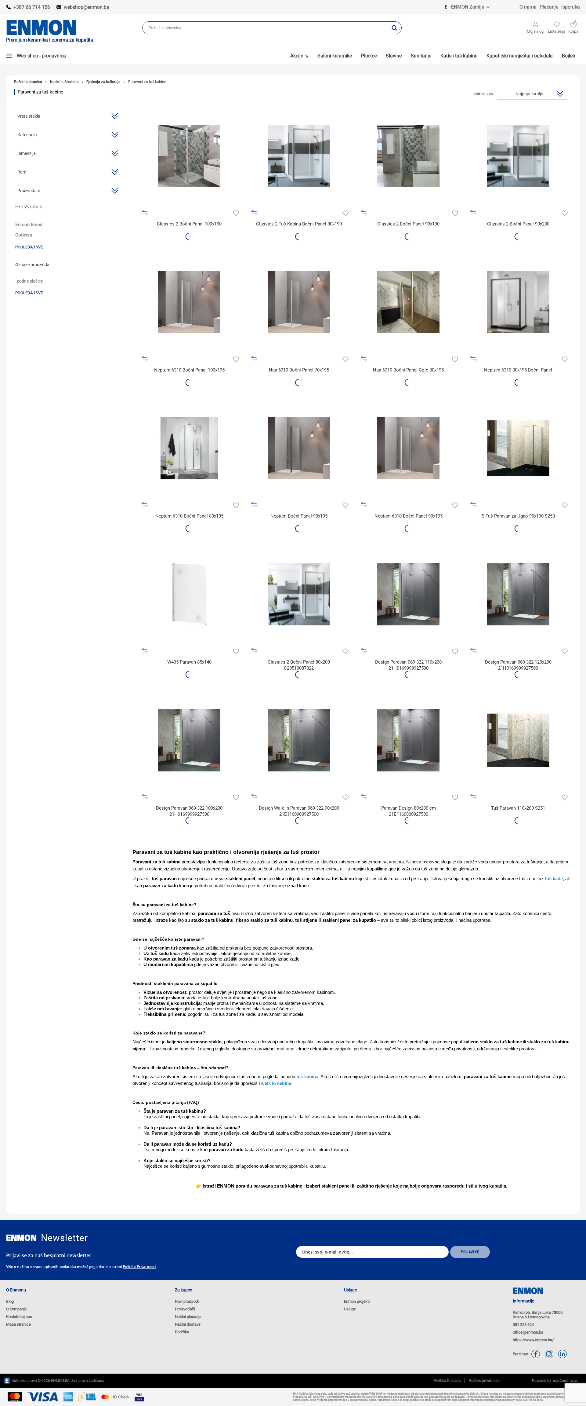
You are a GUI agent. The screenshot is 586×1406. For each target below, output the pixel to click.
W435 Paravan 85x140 (189, 662)
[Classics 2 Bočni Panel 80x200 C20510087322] (299, 594)
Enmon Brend (28, 224)
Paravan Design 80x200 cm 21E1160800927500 (408, 811)
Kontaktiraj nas (19, 1316)
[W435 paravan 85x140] (189, 594)
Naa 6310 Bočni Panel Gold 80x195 (408, 370)
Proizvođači (185, 1309)
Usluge (350, 1309)
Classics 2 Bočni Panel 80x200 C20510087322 (299, 665)
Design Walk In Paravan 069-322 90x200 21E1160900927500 (299, 811)
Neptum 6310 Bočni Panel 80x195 (189, 516)
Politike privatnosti (139, 1266)
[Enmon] (21, 1237)
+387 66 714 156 (31, 7)
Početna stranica (28, 82)
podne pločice (30, 281)
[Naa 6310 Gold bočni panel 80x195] (408, 302)
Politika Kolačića (447, 1381)
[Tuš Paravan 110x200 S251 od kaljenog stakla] (518, 740)
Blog (10, 1301)
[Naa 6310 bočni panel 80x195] (518, 302)
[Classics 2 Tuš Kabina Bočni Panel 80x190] (299, 156)
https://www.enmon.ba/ (533, 1340)
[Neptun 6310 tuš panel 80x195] (189, 448)
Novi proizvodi (187, 1301)
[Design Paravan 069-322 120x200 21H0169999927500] (518, 594)
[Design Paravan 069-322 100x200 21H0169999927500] (189, 740)
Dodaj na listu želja (235, 212)
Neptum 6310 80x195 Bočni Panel (518, 370)
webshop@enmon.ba (86, 7)
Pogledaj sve (29, 247)
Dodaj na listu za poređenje (145, 212)
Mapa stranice (18, 1324)
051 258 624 (523, 1324)
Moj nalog (535, 31)
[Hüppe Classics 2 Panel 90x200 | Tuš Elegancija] (518, 156)
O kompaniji (16, 1309)
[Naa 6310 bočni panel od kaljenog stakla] (189, 302)
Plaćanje (549, 7)
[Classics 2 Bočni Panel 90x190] (408, 156)
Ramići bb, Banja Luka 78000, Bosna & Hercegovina (538, 1314)
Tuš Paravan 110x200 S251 (518, 808)
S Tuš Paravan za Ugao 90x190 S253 (518, 516)
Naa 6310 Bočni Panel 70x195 (299, 370)
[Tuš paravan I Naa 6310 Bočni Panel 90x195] (408, 448)
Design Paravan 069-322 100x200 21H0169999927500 (189, 811)
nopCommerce (564, 1381)
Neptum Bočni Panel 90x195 (298, 516)
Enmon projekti (357, 1301)
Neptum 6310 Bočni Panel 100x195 (189, 370)
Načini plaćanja (188, 1316)
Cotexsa (23, 235)
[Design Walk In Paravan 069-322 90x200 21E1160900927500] (299, 740)
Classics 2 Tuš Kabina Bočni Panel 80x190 (299, 224)
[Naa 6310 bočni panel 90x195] (299, 448)
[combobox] (265, 28)
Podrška (182, 1332)
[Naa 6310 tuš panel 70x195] (299, 302)
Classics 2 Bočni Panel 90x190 (408, 224)
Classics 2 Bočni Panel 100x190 (189, 224)
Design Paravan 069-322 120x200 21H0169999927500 (518, 665)
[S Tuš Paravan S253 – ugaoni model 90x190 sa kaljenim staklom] (518, 448)
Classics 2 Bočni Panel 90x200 (518, 224)
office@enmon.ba (528, 1332)
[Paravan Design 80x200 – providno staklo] (408, 740)
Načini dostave (188, 1324)
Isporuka (570, 7)
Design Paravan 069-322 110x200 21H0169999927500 (408, 665)
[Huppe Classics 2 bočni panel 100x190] (189, 156)
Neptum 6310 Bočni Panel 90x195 (408, 516)
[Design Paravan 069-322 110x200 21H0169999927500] (408, 594)
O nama (528, 7)
